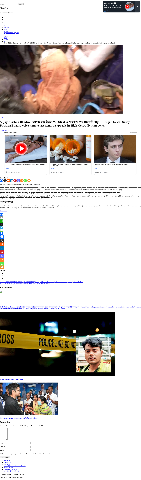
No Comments (4, 130)
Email (2, 447)
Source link (3, 211)
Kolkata (6, 27)
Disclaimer (7, 464)
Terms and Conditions (10, 469)
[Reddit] (8, 180)
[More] (29, 180)
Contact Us (7, 462)
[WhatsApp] (70, 221)
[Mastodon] (18, 180)
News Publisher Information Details (15, 466)
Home (6, 26)
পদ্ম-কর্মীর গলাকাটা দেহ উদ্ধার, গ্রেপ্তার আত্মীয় (11, 379)
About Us (7, 461)
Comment (3, 440)
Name (2, 443)
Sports (6, 31)
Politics (6, 29)
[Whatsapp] (25, 180)
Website (2, 450)
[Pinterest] (15, 180)
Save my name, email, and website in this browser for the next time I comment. (26, 454)
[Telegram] (70, 227)
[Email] (70, 217)
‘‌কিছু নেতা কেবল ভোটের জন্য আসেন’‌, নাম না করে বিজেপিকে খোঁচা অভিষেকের (19, 418)
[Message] (70, 230)
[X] (5, 180)
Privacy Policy (8, 467)
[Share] (70, 233)
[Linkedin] (11, 180)
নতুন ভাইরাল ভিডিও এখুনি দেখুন (11, 33)
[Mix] (22, 180)
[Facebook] (1, 180)
